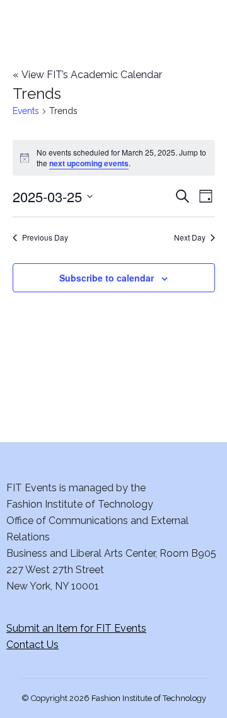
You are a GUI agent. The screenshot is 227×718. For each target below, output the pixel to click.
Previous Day (45, 237)
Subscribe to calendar (106, 277)
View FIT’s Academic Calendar (87, 75)
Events (26, 111)
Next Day (190, 237)
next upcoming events (89, 163)
